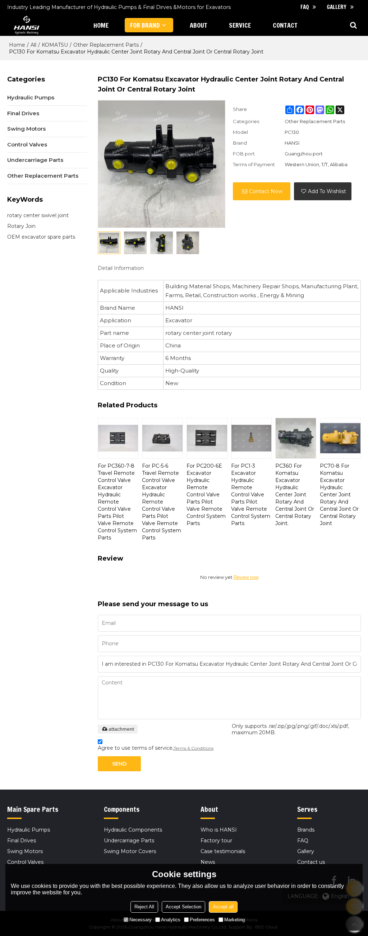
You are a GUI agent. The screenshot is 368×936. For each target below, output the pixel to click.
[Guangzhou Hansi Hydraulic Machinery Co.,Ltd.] (26, 25)
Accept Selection (183, 906)
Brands (305, 830)
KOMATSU (55, 45)
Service (240, 25)
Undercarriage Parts (129, 840)
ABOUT (198, 25)
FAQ (304, 7)
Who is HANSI (219, 830)
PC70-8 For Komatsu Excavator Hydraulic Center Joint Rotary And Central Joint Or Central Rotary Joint (339, 494)
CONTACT (285, 25)
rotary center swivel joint (38, 215)
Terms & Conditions (193, 748)
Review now (246, 577)
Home (17, 45)
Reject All (144, 906)
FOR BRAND (145, 25)
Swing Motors (25, 851)
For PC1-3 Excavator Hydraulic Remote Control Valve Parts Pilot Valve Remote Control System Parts (250, 494)
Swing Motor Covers (130, 851)
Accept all (223, 906)
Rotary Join (21, 226)
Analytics (170, 919)
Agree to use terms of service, (155, 748)
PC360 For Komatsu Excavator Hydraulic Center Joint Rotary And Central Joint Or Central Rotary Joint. (294, 494)
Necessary (140, 919)
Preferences (202, 919)
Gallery (336, 7)
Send (119, 763)
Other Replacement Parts (106, 45)
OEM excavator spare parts (41, 237)
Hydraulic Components (133, 830)
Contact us (311, 862)
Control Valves (25, 862)
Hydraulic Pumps (28, 830)
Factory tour (216, 840)
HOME (101, 25)
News (208, 862)
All (33, 45)
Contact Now (265, 191)
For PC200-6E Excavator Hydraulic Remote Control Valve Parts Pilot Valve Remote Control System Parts (206, 494)
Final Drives (21, 840)
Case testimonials (223, 851)
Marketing (234, 919)
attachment (121, 729)
